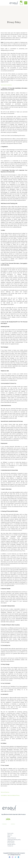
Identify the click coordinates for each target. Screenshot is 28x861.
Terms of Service (5, 792)
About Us (9, 834)
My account (10, 833)
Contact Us (10, 845)
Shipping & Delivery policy (14, 839)
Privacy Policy (10, 842)
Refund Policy (10, 841)
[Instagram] (12, 857)
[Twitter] (15, 857)
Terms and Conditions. (6, 85)
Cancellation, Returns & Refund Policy (10, 795)
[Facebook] (9, 857)
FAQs (8, 836)
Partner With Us (11, 844)
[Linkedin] (18, 857)
